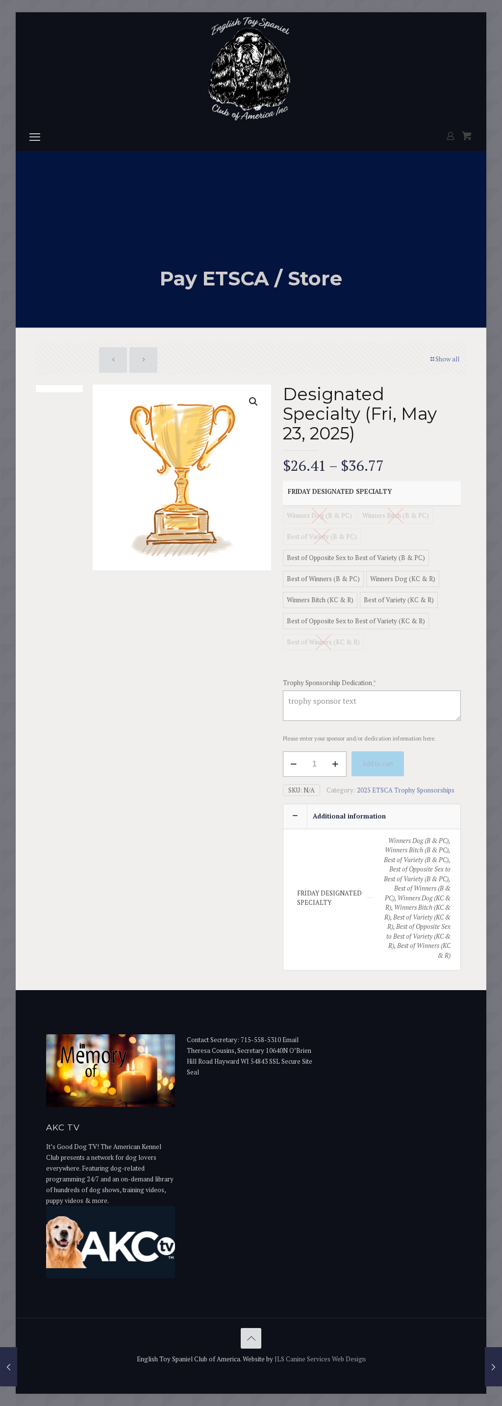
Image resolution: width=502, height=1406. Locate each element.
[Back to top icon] (251, 1338)
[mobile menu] (34, 136)
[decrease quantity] (293, 764)
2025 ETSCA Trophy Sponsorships (405, 790)
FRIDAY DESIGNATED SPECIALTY (340, 491)
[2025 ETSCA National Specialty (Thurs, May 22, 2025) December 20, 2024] (8, 1366)
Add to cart (377, 763)
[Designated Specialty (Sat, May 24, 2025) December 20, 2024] (493, 1366)
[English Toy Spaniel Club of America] (251, 67)
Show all (447, 359)
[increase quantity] (335, 764)
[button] (254, 401)
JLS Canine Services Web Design (320, 1359)
